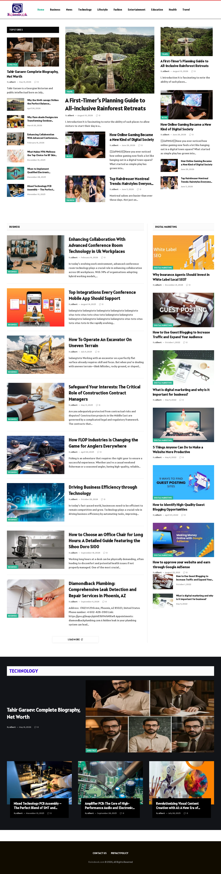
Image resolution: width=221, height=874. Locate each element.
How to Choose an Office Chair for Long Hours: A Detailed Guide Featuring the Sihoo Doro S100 (106, 541)
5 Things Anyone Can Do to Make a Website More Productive (178, 449)
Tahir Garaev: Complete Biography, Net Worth (32, 74)
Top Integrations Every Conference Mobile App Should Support (102, 295)
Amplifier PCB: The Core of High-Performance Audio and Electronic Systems (109, 805)
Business (55, 9)
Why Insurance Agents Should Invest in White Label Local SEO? (181, 276)
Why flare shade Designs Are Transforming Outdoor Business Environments (42, 119)
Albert (12, 82)
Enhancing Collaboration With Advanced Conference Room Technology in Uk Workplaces (42, 136)
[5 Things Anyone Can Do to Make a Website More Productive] (183, 425)
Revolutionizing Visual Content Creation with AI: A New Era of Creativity (177, 805)
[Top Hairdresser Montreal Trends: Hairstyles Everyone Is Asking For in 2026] (85, 189)
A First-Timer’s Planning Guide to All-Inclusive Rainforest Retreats (105, 104)
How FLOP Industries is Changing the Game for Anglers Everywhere (103, 443)
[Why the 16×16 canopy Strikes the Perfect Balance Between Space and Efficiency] (15, 104)
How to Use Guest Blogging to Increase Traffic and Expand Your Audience (181, 334)
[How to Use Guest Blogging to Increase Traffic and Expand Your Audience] (183, 310)
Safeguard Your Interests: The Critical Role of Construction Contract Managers (104, 393)
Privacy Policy (119, 853)
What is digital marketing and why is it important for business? (181, 392)
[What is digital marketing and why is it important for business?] (183, 367)
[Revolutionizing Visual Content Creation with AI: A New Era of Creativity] (181, 782)
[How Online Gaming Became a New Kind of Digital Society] (85, 145)
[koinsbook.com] (17, 10)
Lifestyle (102, 9)
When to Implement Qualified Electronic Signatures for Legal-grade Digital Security (41, 170)
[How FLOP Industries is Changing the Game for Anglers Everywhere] (35, 455)
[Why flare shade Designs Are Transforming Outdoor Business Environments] (15, 121)
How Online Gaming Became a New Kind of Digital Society (132, 137)
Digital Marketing (163, 267)
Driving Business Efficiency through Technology (103, 490)
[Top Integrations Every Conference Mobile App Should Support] (35, 307)
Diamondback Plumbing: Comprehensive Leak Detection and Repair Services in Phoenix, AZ (102, 589)
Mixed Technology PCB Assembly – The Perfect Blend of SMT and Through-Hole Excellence (42, 187)
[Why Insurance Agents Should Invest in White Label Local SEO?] (183, 252)
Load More (74, 639)
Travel (186, 9)
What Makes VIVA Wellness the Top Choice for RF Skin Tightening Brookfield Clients (41, 153)
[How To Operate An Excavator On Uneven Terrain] (35, 355)
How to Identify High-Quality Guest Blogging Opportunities (179, 507)
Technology (85, 9)
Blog (69, 156)
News (69, 9)
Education (157, 9)
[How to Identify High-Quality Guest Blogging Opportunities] (183, 482)
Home (40, 9)
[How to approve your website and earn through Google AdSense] (183, 540)
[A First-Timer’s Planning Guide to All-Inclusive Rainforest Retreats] (109, 60)
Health (173, 9)
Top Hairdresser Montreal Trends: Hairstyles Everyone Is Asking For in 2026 (131, 181)
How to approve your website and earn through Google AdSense (181, 564)
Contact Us (100, 853)
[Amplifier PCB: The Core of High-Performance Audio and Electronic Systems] (110, 782)
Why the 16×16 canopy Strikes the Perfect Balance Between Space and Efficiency (43, 102)
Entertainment (136, 9)
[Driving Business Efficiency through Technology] (35, 502)
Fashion (118, 9)
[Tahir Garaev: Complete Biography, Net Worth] (33, 52)
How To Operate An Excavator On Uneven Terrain (100, 342)
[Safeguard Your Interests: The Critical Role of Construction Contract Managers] (35, 402)
